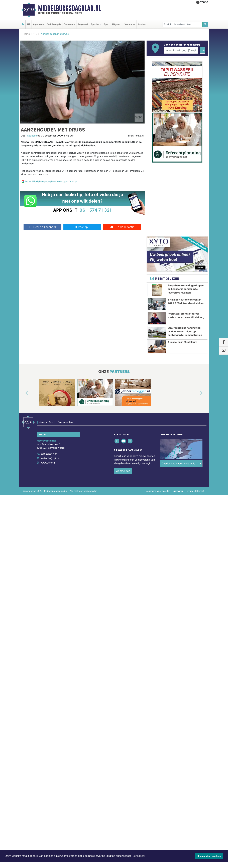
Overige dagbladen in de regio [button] (178, 463)
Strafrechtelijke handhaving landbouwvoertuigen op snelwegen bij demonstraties (185, 331)
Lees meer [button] (139, 855)
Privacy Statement (195, 491)
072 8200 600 (49, 454)
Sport (106, 24)
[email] (223, 351)
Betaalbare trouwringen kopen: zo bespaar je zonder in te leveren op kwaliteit (186, 289)
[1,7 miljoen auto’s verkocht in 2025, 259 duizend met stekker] (157, 304)
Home (26, 33)
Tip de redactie (124, 227)
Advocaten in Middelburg (182, 342)
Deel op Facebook (45, 227)
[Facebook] (117, 441)
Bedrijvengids (54, 24)
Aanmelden (123, 471)
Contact (142, 24)
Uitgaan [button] (116, 24)
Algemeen (38, 24)
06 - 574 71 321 (95, 210)
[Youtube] (124, 441)
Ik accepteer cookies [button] (209, 856)
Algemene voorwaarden (158, 491)
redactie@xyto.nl (50, 458)
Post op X (84, 227)
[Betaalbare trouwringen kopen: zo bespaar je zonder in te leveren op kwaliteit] (157, 290)
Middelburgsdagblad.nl (69, 8)
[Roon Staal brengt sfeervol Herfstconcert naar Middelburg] (157, 318)
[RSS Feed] (130, 441)
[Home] (23, 24)
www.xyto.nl (48, 462)
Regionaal (83, 24)
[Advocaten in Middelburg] (157, 346)
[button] (23, 393)
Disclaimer (178, 491)
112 (28, 24)
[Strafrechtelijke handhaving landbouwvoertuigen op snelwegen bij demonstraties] (157, 332)
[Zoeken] (205, 24)
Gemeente (69, 24)
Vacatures (130, 24)
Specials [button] (95, 24)
